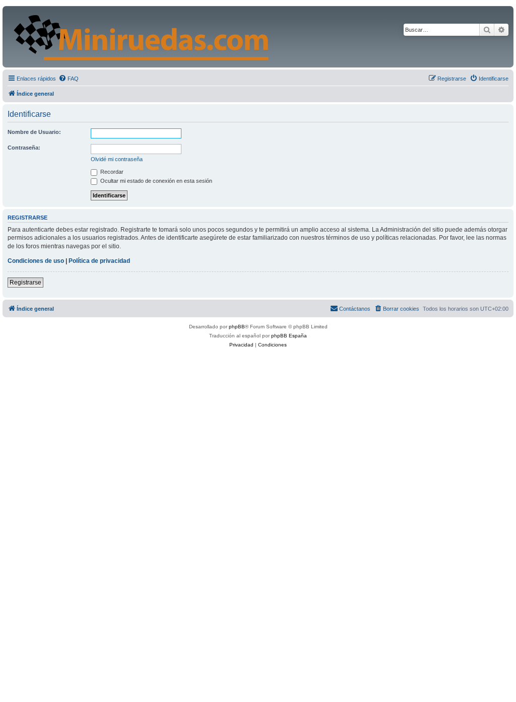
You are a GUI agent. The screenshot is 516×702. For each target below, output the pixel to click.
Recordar (111, 172)
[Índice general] (212, 37)
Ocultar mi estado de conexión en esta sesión (155, 181)
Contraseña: (24, 148)
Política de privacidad (99, 260)
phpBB (237, 326)
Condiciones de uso (36, 260)
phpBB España (289, 335)
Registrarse (25, 282)
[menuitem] (68, 79)
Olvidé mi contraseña (117, 159)
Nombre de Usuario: (34, 132)
